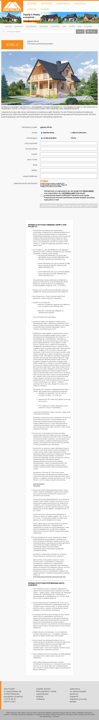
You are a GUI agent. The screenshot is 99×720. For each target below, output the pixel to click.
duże (79, 26)
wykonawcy (63, 3)
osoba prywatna (49, 138)
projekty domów (43, 689)
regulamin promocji (78, 699)
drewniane (43, 26)
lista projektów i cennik (46, 691)
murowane (55, 26)
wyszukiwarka (42, 694)
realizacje (80, 3)
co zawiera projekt (78, 691)
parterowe (19, 26)
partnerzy (46, 3)
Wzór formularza (38, 484)
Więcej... (93, 32)
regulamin (74, 696)
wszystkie (88, 26)
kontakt (45, 9)
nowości (8, 26)
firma (73, 138)
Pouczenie (36, 485)
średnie (72, 26)
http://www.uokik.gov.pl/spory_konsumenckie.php (49, 577)
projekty (32, 3)
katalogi (32, 9)
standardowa (48, 133)
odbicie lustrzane (78, 133)
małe (64, 26)
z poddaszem (31, 26)
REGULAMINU (88, 191)
